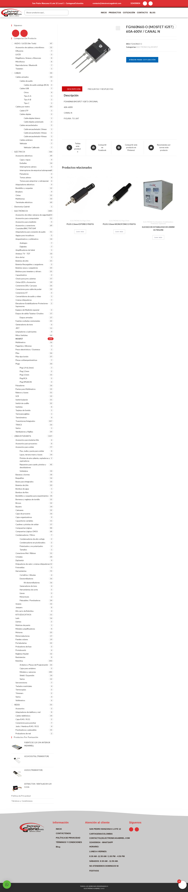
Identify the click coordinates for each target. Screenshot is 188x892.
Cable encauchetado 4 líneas (35, 136)
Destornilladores (26, 579)
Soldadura (24, 471)
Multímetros (20, 342)
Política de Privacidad (21, 796)
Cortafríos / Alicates (28, 575)
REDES (17, 705)
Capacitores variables (24, 521)
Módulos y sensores (28, 672)
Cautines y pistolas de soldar (27, 524)
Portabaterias (21, 643)
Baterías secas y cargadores (27, 268)
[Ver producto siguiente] (175, 26)
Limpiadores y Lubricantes (26, 332)
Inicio (104, 12)
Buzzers (19, 507)
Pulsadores (24, 174)
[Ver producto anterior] (170, 26)
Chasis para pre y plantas (26, 279)
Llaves (22, 593)
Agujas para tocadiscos (25, 235)
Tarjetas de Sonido (23, 410)
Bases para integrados (24, 482)
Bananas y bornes (23, 475)
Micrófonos (20, 62)
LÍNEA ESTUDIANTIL (22, 436)
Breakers (19, 192)
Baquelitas (20, 478)
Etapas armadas (26, 317)
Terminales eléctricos (24, 202)
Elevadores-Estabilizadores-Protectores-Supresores (162, 223)
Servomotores (21, 683)
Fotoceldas (20, 567)
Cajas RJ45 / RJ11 (23, 719)
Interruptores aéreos (28, 167)
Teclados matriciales (24, 686)
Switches (19, 407)
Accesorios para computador (27, 218)
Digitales (23, 247)
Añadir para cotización (142, 60)
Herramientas (21, 571)
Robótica (19, 661)
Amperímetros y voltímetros (27, 239)
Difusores (19, 51)
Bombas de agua (22, 489)
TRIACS (19, 425)
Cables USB (24, 88)
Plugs (18, 364)
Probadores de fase (23, 647)
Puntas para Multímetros (26, 389)
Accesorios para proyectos (26, 443)
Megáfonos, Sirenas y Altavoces (28, 58)
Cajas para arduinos (28, 668)
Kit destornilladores (32, 583)
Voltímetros (20, 700)
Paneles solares (22, 639)
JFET (18, 328)
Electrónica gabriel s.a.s (94, 888)
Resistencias (20, 657)
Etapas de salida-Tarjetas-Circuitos (29, 313)
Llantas (18, 622)
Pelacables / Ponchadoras (30, 600)
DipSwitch (20, 560)
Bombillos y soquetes (24, 188)
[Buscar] (65, 12)
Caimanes (19, 510)
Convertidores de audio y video (28, 296)
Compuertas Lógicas (24, 528)
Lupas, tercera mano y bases (31, 455)
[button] (118, 28)
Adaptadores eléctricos (25, 184)
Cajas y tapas (25, 160)
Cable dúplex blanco (32, 118)
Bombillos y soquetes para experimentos (32, 496)
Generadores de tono (24, 324)
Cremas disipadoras (24, 300)
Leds (17, 618)
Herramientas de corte (29, 590)
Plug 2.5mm (86, 221)
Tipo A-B (27, 99)
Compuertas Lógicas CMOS (27, 531)
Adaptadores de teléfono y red (28, 712)
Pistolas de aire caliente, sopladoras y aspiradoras (35, 459)
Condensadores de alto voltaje (32, 539)
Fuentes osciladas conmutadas (28, 321)
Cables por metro (23, 107)
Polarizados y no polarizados (31, 546)
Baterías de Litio (22, 261)
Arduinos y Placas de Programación (34, 665)
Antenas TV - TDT (23, 254)
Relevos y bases (22, 392)
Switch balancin (22, 400)
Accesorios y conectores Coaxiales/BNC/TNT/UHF (26, 227)
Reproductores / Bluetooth (26, 65)
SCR (17, 396)
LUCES (18, 54)
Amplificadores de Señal (25, 250)
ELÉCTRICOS (19, 152)
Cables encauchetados (29, 125)
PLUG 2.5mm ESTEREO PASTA (80, 224)
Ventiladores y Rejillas (24, 432)
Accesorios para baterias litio (27, 440)
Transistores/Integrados (25, 421)
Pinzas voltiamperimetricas (26, 360)
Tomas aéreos (25, 177)
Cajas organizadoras (24, 517)
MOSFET (154, 47)
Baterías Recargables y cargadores (29, 264)
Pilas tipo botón (22, 356)
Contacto (142, 12)
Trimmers (19, 693)
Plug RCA (23, 378)
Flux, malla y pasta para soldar (32, 451)
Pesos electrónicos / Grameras (28, 349)
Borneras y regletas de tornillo (28, 499)
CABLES (17, 73)
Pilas (17, 353)
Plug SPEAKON (26, 382)
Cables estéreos (26, 140)
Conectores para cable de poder (29, 289)
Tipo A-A (27, 96)
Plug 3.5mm (125, 221)
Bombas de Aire (22, 492)
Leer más (80, 231)
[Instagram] (151, 3)
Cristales (19, 557)
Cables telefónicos (23, 716)
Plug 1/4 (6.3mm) (27, 368)
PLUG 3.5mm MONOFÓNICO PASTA (119, 224)
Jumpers (19, 607)
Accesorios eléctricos (24, 156)
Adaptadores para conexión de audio (31, 232)
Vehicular (23, 143)
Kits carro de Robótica (24, 611)
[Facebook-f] (145, 3)
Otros (26, 92)
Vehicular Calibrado (31, 147)
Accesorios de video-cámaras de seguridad (33, 215)
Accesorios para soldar (25, 447)
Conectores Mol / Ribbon (26, 553)
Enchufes (23, 163)
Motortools (24, 597)
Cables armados (22, 77)
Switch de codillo (22, 403)
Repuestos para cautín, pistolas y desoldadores (33, 466)
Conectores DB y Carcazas (26, 286)
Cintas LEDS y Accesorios (26, 282)
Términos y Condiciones (21, 801)
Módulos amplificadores (25, 629)
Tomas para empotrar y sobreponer (34, 181)
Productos (115, 12)
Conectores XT (22, 293)
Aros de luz (20, 257)
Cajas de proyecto (23, 514)
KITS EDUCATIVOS (23, 615)
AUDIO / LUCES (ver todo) (25, 43)
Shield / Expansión (27, 675)
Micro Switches (22, 335)
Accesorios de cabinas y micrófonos (30, 47)
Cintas (18, 195)
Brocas (18, 503)
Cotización (129, 12)
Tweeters (19, 69)
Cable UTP (24, 111)
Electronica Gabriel (22, 207)
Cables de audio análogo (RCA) (36, 85)
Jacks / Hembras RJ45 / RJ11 (27, 726)
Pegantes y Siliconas (24, 346)
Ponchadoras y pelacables (26, 730)
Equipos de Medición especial (27, 310)
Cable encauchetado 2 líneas (35, 129)
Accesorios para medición (26, 222)
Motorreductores (23, 636)
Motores (19, 632)
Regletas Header (22, 654)
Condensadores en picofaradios (32, 543)
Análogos (23, 243)
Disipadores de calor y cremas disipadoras (33, 564)
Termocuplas (21, 690)
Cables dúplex (25, 114)
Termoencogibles (22, 414)
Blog (152, 12)
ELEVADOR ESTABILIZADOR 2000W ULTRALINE (158, 228)
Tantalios (23, 550)
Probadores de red (23, 733)
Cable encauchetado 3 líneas (35, 133)
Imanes (18, 604)
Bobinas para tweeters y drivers (28, 271)
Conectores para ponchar (26, 723)
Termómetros (21, 417)
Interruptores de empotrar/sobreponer (35, 170)
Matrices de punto (23, 625)
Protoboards (21, 650)
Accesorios (20, 708)
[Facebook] (15, 33)
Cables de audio (26, 81)
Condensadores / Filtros (25, 535)
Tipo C (26, 103)
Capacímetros (21, 275)
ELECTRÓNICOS (143, 47)
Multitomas (20, 199)
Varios (18, 428)
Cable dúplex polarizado (33, 122)
